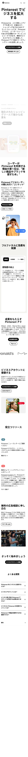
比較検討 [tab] (12, 259)
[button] (13, 353)
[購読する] (13, 439)
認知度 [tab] (6, 259)
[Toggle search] (21, 3)
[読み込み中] (3, 104)
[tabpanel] (13, 284)
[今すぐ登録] (13, 466)
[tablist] (13, 259)
